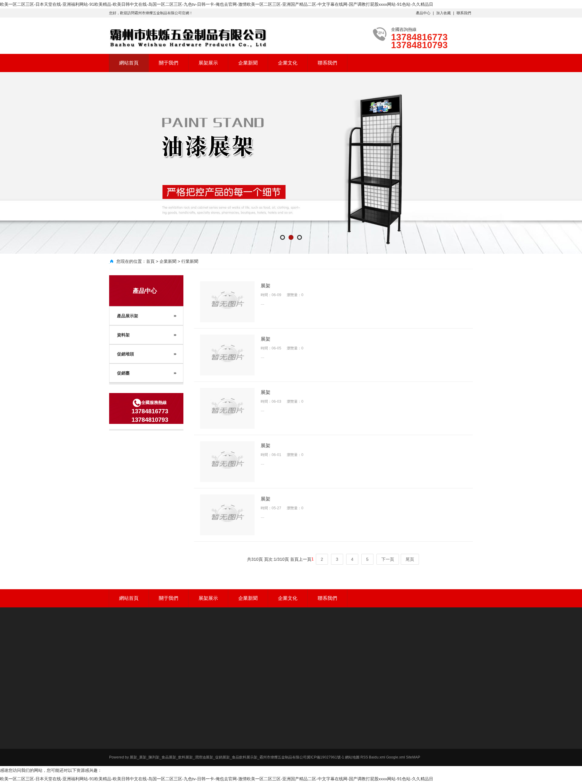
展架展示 (208, 62)
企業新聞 (248, 62)
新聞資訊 (420, 728)
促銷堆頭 (295, 744)
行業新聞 (189, 261)
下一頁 (387, 559)
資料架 (293, 736)
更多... (293, 759)
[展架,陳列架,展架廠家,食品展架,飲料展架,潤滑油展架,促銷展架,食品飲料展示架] (188, 38)
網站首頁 (129, 62)
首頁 (150, 261)
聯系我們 (464, 13)
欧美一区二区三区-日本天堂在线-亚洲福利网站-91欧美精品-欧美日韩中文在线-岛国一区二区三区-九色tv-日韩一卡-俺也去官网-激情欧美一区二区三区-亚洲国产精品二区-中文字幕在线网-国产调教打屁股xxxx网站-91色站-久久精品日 (216, 4)
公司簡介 (357, 728)
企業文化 (287, 62)
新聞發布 (422, 716)
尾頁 (410, 559)
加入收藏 (443, 13)
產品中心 (423, 13)
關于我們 (168, 62)
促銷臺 (293, 751)
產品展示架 (297, 728)
